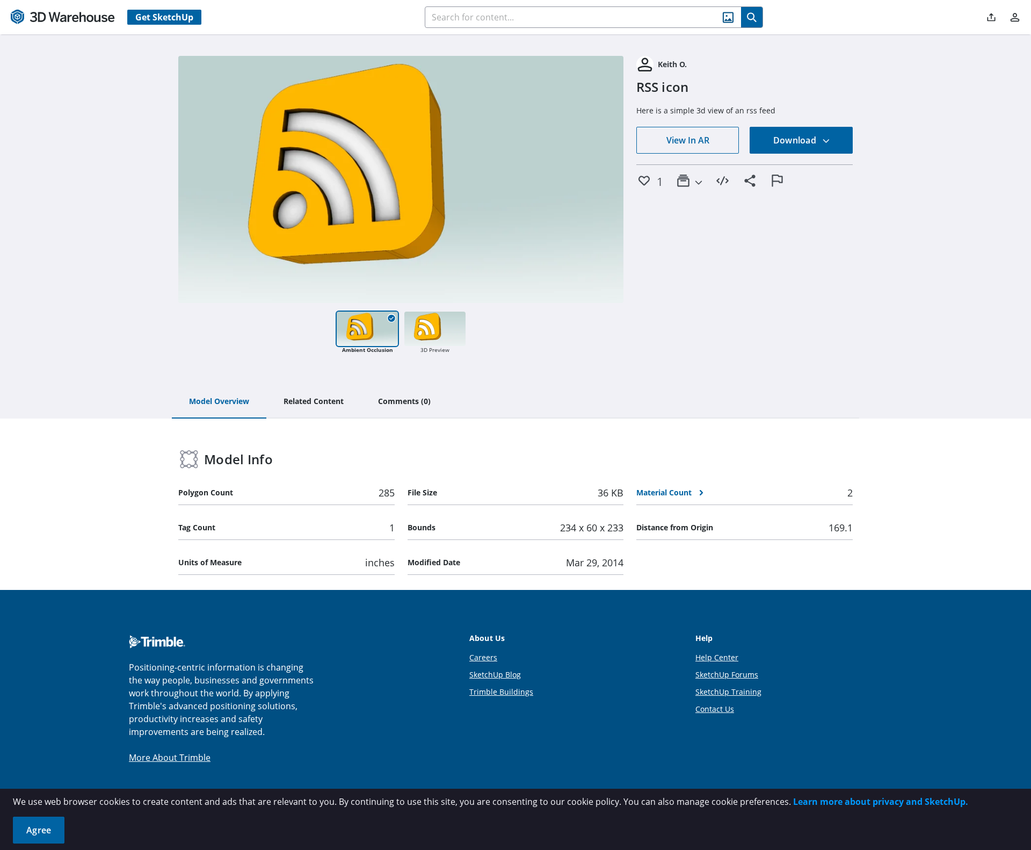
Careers (483, 657)
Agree (38, 830)
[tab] (219, 402)
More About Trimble (169, 757)
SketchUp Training (728, 692)
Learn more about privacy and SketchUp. (880, 802)
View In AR (687, 140)
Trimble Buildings (501, 692)
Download (795, 140)
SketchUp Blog (495, 674)
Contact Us (714, 709)
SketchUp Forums (726, 674)
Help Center (716, 657)
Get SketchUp (164, 17)
